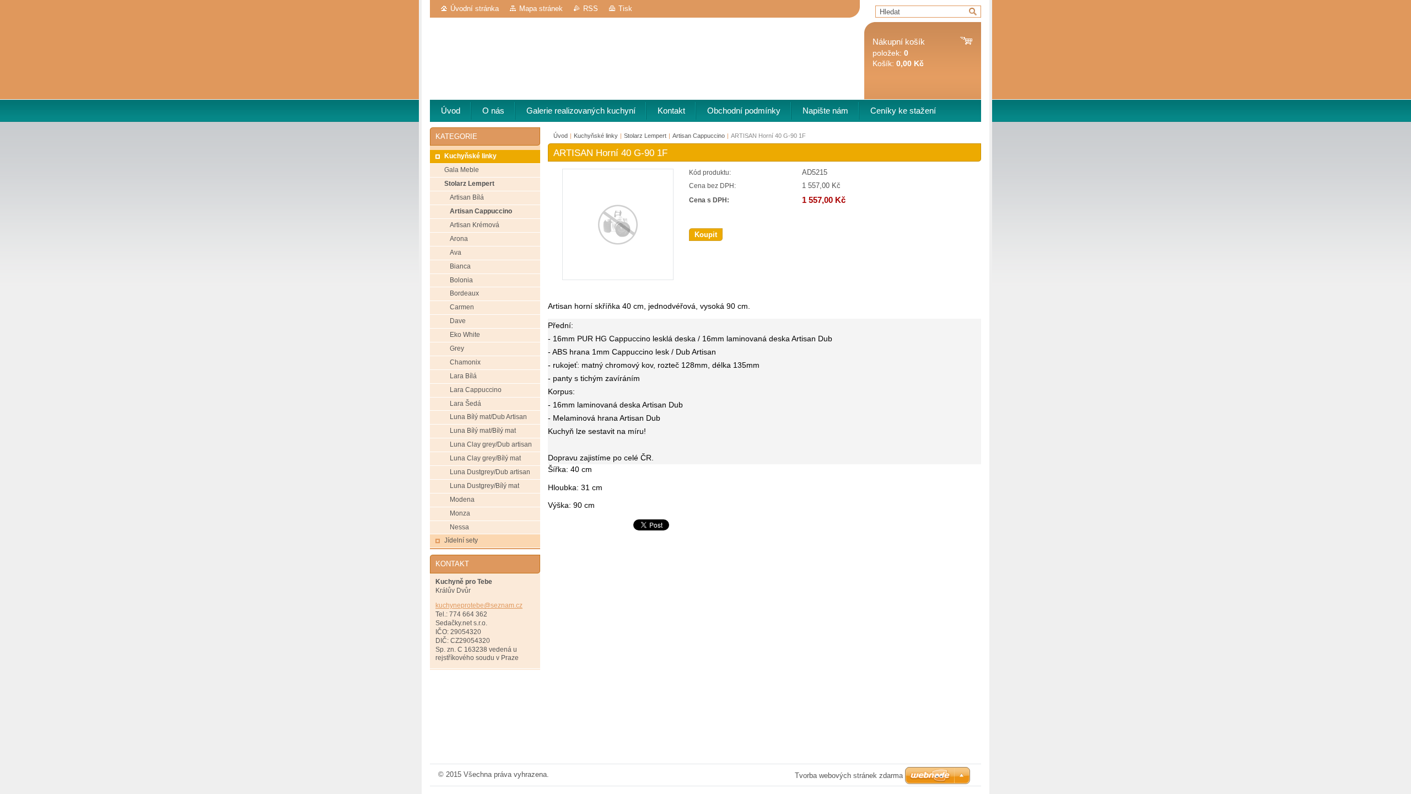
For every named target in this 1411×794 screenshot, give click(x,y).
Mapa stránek (541, 8)
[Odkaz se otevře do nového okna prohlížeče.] (618, 277)
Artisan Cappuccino (698, 135)
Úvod (560, 135)
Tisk (625, 8)
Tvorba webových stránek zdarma (849, 775)
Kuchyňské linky (596, 135)
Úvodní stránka (474, 8)
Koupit (705, 234)
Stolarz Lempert (645, 135)
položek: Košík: (899, 52)
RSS (590, 8)
